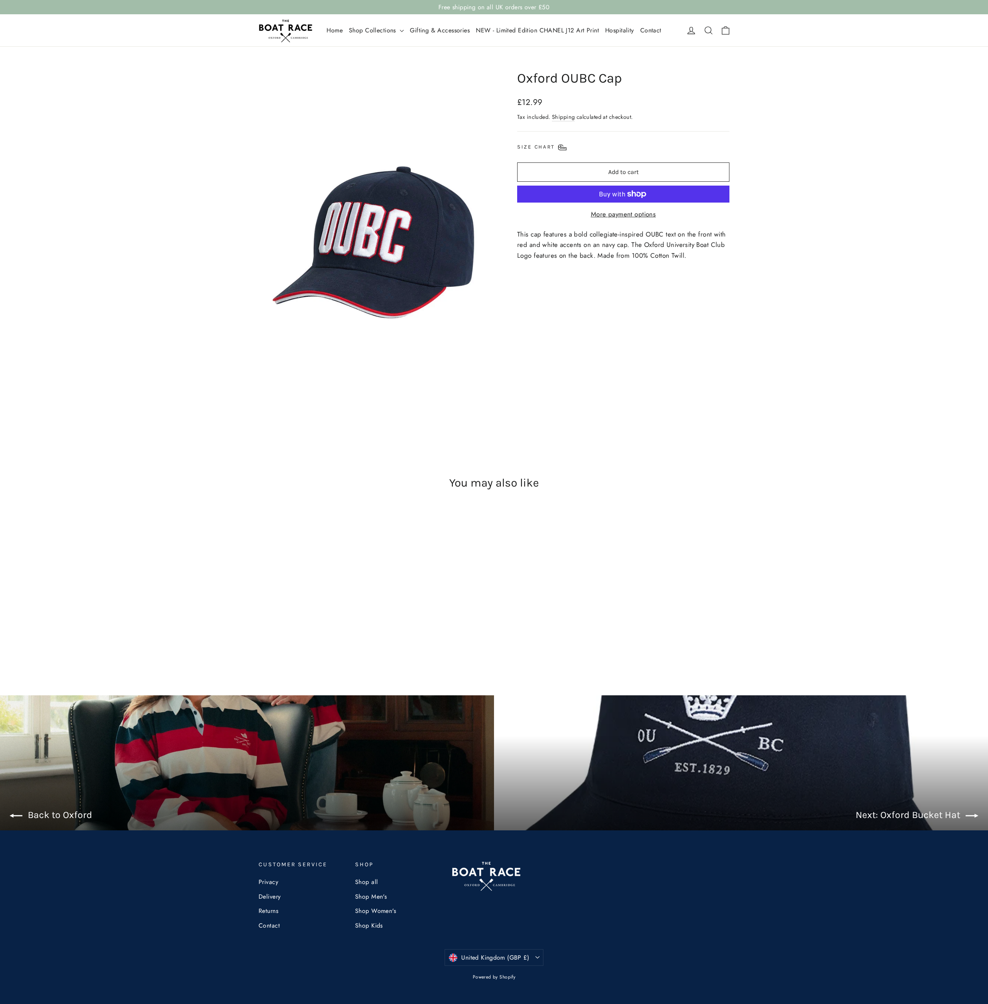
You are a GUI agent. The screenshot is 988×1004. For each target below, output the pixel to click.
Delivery (270, 896)
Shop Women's (375, 910)
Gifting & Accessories (440, 30)
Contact (650, 30)
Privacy (268, 881)
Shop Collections (373, 30)
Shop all (366, 881)
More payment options (623, 214)
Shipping (563, 117)
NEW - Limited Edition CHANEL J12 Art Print (537, 30)
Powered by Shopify (494, 977)
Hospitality (619, 30)
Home (335, 30)
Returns (268, 910)
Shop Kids (369, 925)
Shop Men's (371, 896)
